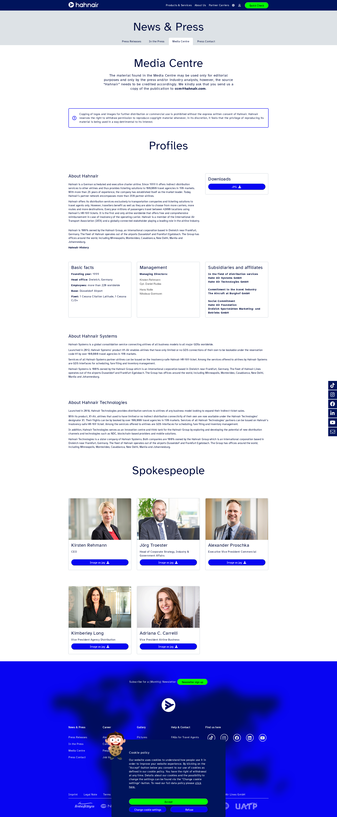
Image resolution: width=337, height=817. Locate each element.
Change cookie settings (147, 809)
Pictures (142, 737)
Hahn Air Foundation (222, 305)
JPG (234, 187)
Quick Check (256, 5)
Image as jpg (98, 562)
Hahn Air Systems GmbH (225, 277)
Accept (168, 801)
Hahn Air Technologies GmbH (228, 281)
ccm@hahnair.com (190, 88)
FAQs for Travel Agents (185, 737)
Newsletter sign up (192, 682)
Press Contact (206, 41)
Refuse (189, 809)
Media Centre (180, 41)
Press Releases (131, 41)
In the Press (156, 41)
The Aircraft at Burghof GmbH (229, 293)
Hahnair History (78, 247)
